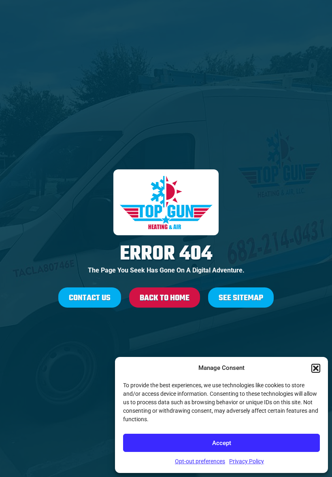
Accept (221, 443)
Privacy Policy (246, 461)
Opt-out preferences (200, 461)
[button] (316, 368)
